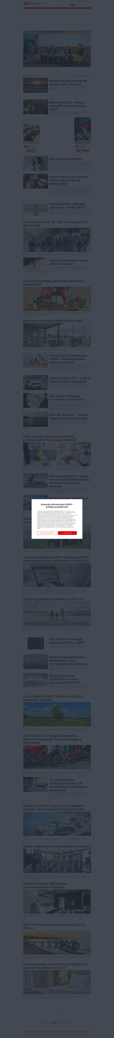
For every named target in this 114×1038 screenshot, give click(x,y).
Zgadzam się (67, 533)
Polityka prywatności (47, 533)
